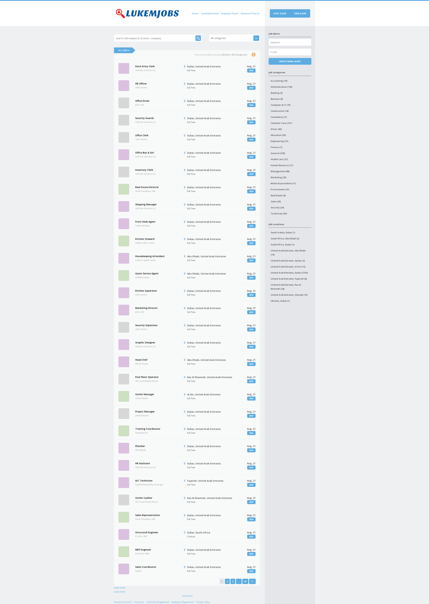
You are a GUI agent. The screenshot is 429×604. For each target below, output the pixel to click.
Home (195, 13)
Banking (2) (277, 92)
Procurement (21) (280, 189)
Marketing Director (146, 308)
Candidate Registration (157, 601)
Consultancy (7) (279, 116)
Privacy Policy (203, 601)
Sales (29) (276, 201)
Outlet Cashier (143, 497)
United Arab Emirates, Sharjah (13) (289, 294)
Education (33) (278, 135)
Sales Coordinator (145, 566)
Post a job (279, 13)
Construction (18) (280, 110)
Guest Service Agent (147, 273)
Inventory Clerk (144, 169)
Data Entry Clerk (145, 66)
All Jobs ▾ (123, 50)
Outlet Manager (144, 394)
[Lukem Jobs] (147, 12)
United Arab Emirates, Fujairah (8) (289, 278)
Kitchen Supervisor (146, 290)
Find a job (300, 13)
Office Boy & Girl (144, 152)
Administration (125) (281, 86)
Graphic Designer (145, 342)
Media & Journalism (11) (283, 183)
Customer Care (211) (281, 123)
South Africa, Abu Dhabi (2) (285, 238)
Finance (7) (276, 147)
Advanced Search (249, 13)
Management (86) (280, 171)
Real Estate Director (147, 187)
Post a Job (139, 601)
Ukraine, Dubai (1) (280, 300)
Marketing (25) (278, 177)
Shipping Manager (146, 204)
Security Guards (144, 118)
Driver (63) (276, 129)
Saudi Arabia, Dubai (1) (283, 232)
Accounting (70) (279, 80)
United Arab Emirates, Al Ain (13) (288, 266)
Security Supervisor (146, 325)
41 (245, 581)
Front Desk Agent (145, 221)
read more (119, 587)
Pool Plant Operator (147, 377)
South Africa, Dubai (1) (282, 244)
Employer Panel (229, 13)
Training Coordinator (147, 428)
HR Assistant (142, 463)
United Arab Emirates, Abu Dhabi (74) (288, 252)
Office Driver (142, 100)
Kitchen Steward (145, 238)
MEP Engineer (143, 549)
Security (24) (277, 207)
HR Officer (141, 83)
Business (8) (277, 98)
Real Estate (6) (278, 195)
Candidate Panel (210, 13)
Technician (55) (279, 213)
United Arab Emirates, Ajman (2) (288, 260)
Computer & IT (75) (280, 104)
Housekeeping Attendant (150, 256)
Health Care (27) (279, 159)
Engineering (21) (279, 141)
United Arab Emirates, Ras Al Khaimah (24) (286, 286)
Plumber (140, 446)
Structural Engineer (146, 532)
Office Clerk (141, 135)
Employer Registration (183, 601)
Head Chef (141, 359)
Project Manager (145, 411)
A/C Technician (143, 480)
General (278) (278, 153)
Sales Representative (147, 515)
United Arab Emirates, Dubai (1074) (289, 272)
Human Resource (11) (282, 165)
